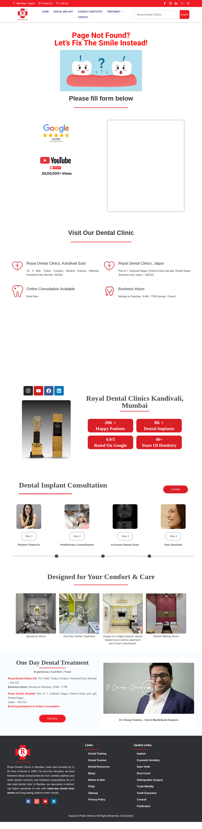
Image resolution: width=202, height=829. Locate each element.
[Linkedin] (59, 390)
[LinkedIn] (176, 3)
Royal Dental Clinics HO (22, 678)
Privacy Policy (97, 799)
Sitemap (93, 793)
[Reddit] (188, 3)
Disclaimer (127, 815)
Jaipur (31, 3)
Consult (83, 17)
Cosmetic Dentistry (90, 11)
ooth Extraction (147, 793)
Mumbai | (22, 3)
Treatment (113, 11)
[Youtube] (182, 3)
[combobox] (157, 14)
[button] (28, 536)
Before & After (96, 780)
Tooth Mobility (145, 786)
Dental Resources (99, 766)
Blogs (91, 773)
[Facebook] (164, 3)
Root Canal (143, 773)
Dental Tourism (97, 760)
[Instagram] (170, 3)
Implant (141, 753)
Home (45, 11)
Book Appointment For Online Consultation (34, 706)
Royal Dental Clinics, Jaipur (141, 263)
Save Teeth (143, 766)
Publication (143, 806)
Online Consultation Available (51, 289)
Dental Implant (63, 11)
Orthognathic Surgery (150, 780)
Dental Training (97, 753)
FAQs (91, 786)
